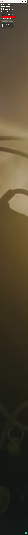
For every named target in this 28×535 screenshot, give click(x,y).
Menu (23, 1)
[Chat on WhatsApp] (26, 533)
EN (25, 1)
